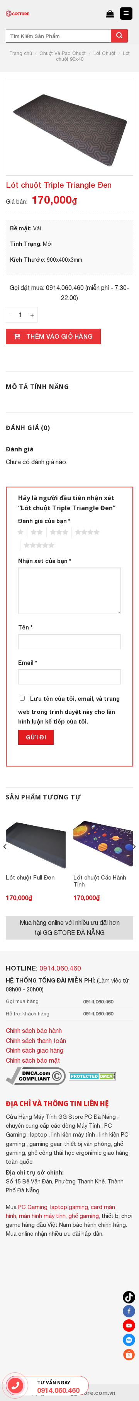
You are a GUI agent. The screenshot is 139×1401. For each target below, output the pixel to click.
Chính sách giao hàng (34, 1050)
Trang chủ (20, 53)
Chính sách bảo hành (34, 1030)
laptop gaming (69, 1207)
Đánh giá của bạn (44, 521)
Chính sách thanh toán (36, 1040)
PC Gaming (32, 1207)
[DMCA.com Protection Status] (91, 1075)
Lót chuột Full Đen (30, 877)
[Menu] (126, 13)
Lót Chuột (104, 53)
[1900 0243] (15, 1385)
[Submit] (119, 36)
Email (27, 662)
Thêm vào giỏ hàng (59, 336)
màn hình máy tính (42, 1215)
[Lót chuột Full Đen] (36, 840)
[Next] (133, 862)
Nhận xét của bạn (44, 560)
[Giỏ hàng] (110, 13)
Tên (25, 627)
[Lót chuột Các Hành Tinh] (103, 840)
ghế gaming (83, 1215)
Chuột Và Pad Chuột (62, 53)
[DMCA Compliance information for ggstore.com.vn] (36, 1075)
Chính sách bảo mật (33, 1060)
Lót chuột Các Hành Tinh (99, 881)
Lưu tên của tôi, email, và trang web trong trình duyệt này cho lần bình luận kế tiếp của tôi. (69, 710)
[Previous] (5, 862)
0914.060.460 (60, 968)
